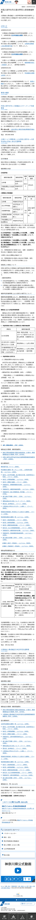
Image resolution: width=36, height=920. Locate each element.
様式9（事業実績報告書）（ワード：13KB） (17, 525)
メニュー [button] (34, 3)
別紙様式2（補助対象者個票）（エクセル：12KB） (19, 489)
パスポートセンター (10, 833)
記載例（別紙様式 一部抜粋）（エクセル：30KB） (18, 546)
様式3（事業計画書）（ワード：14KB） (15, 734)
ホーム (2, 886)
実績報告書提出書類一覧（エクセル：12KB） (15, 517)
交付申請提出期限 (17, 35)
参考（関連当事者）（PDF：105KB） (13, 445)
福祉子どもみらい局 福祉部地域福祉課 (14, 806)
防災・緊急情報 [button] (29, 3)
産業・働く (7, 886)
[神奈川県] (5, 904)
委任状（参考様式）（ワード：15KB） (15, 503)
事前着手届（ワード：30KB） (10, 466)
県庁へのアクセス (27, 903)
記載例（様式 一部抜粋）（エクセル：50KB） (16, 543)
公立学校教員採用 (9, 849)
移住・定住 (7, 837)
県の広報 (7, 855)
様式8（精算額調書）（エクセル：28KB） (16, 767)
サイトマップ (21, 899)
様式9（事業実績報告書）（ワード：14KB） (17, 770)
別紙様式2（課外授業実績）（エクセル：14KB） (18, 775)
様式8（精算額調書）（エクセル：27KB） (16, 522)
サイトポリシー (30, 899)
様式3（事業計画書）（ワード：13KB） (15, 482)
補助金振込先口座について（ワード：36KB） (17, 501)
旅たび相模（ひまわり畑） (12, 845)
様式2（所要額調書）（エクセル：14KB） (16, 479)
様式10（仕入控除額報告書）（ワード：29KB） (18, 528)
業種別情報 (14, 886)
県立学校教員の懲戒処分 (11, 841)
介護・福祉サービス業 (23, 886)
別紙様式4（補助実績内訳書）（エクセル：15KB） (19, 530)
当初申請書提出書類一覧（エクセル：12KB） (15, 724)
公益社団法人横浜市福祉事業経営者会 (22, 129)
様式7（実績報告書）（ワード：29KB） (15, 520)
